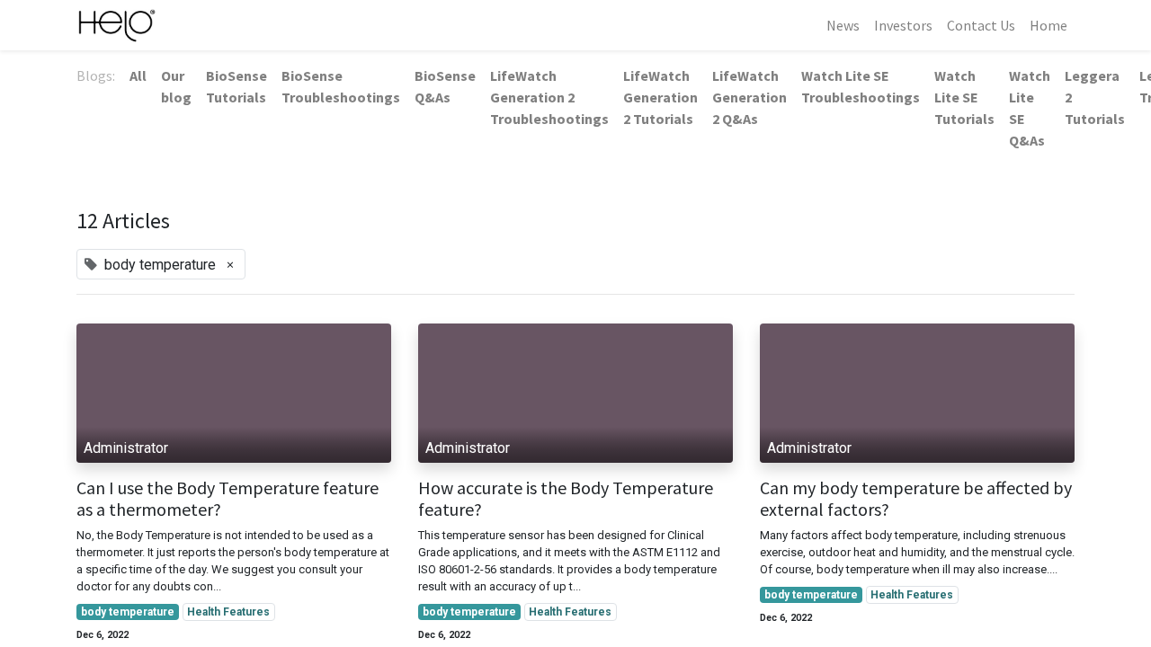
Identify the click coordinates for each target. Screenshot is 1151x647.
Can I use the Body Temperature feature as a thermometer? (227, 498)
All (138, 75)
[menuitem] (843, 25)
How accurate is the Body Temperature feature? (565, 498)
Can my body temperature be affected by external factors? (916, 498)
